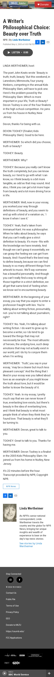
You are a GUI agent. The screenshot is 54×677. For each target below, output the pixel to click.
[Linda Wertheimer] (9, 513)
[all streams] (50, 673)
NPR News (11, 486)
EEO (8, 618)
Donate (44, 4)
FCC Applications (14, 638)
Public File (10, 599)
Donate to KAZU (13, 625)
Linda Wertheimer (21, 39)
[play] (4, 673)
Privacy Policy (12, 612)
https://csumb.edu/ (15, 631)
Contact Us (11, 593)
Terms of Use (12, 606)
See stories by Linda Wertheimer (31, 545)
